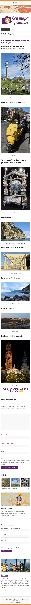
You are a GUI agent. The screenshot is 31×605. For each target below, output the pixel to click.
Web (2, 451)
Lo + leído (4, 575)
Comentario (5, 413)
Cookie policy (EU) (18, 602)
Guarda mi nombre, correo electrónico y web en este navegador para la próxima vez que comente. (15, 462)
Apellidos (3, 540)
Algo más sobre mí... (8, 508)
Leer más (3, 518)
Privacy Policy (11, 602)
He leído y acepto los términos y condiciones (16, 548)
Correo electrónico (7, 443)
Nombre (4, 435)
